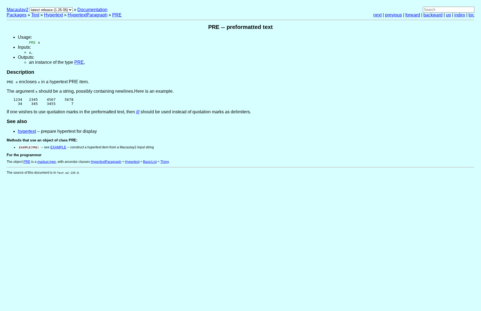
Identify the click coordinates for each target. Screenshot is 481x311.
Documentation (92, 9)
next (377, 15)
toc (471, 15)
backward (433, 15)
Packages (16, 15)
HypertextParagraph (87, 15)
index (459, 15)
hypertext (27, 131)
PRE (117, 15)
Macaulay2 (17, 9)
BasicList (150, 162)
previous (393, 15)
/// (137, 111)
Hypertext (53, 15)
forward (412, 15)
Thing (164, 162)
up (448, 15)
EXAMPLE (58, 147)
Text (35, 15)
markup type (46, 162)
